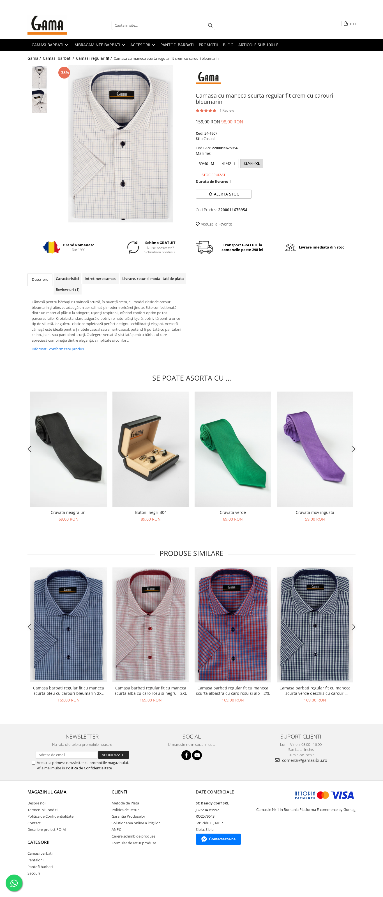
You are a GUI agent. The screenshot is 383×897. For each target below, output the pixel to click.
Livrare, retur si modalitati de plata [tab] (153, 278)
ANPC (116, 829)
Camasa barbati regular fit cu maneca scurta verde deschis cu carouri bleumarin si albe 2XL (315, 690)
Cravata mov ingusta (315, 512)
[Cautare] (210, 25)
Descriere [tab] (40, 279)
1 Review (227, 110)
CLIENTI (119, 792)
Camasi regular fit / (94, 58)
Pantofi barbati (40, 866)
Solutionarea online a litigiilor (136, 822)
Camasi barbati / (59, 58)
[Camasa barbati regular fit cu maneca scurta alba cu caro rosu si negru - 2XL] (150, 624)
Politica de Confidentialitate (89, 768)
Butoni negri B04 (151, 512)
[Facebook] (186, 755)
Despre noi (36, 803)
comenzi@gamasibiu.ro (304, 760)
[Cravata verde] (233, 449)
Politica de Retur (125, 809)
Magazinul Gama (46, 792)
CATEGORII (38, 842)
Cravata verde (233, 512)
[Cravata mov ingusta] (315, 449)
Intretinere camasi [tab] (101, 278)
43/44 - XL (251, 163)
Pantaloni (35, 860)
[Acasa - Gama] (55, 25)
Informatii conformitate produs (58, 348)
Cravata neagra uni (69, 512)
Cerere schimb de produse (133, 836)
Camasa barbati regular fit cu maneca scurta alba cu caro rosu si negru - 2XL (151, 690)
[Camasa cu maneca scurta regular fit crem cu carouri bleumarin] (120, 143)
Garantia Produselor (128, 816)
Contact (34, 822)
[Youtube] (197, 755)
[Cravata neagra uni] (68, 449)
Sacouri (33, 873)
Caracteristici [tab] (67, 278)
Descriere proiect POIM (46, 829)
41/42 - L (229, 163)
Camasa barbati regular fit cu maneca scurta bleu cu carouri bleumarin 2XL (68, 690)
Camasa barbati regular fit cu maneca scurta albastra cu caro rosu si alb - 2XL (233, 690)
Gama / (34, 58)
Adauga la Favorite (216, 224)
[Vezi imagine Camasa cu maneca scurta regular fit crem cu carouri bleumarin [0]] (39, 77)
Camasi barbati (39, 853)
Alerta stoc (226, 194)
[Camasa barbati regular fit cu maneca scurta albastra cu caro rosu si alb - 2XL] (233, 624)
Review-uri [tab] (67, 289)
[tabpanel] (120, 143)
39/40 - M (206, 163)
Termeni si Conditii (42, 809)
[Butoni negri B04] (150, 449)
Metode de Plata (125, 803)
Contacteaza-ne (222, 839)
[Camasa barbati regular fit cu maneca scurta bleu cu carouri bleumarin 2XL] (68, 624)
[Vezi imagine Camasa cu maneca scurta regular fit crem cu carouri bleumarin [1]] (39, 101)
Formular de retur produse (134, 842)
